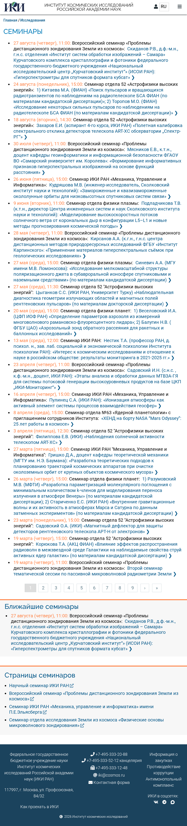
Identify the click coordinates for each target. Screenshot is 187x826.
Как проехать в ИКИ (39, 806)
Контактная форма (112, 782)
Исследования (32, 20)
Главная (10, 20)
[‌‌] (156, 802)
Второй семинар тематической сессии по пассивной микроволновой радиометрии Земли (92, 571)
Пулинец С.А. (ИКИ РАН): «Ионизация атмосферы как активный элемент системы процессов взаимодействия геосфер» (88, 402)
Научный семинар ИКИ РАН (39, 685)
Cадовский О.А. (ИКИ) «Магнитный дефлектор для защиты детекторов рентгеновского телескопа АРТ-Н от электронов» (88, 528)
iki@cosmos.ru (111, 775)
